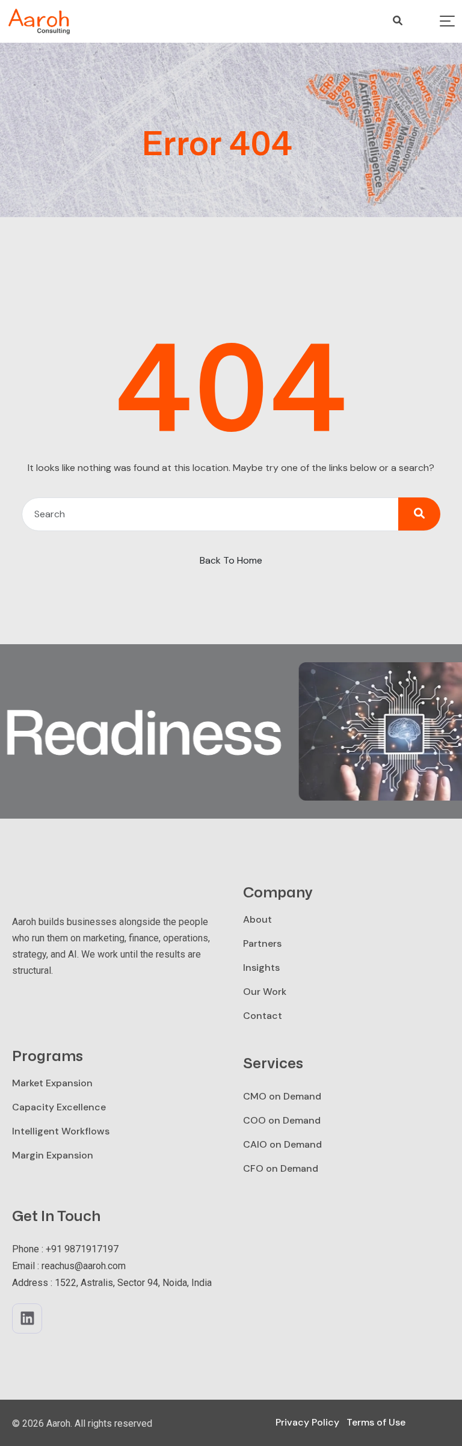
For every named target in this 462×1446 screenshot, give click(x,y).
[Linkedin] (27, 1318)
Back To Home (231, 560)
